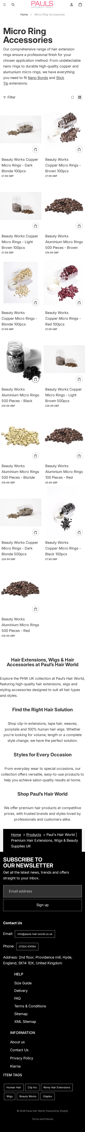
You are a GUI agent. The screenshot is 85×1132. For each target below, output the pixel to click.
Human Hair (14, 1087)
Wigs (10, 1096)
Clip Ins (32, 1087)
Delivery (21, 991)
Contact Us (19, 1050)
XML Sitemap (25, 1021)
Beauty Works (27, 1096)
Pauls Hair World (35, 1110)
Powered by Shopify (57, 1110)
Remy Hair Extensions (56, 1087)
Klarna (15, 1066)
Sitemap (21, 1014)
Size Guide (23, 983)
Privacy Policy (21, 1058)
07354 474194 (27, 946)
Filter (12, 97)
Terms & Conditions (30, 1006)
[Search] (13, 4)
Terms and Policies (42, 1119)
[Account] (71, 4)
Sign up (42, 905)
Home (24, 14)
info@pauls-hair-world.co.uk (34, 934)
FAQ (17, 998)
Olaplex (47, 1096)
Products (33, 835)
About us (17, 1042)
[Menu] (4, 4)
